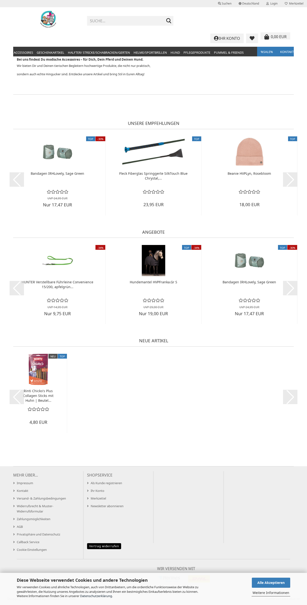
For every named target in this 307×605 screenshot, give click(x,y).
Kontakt (287, 52)
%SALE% (267, 52)
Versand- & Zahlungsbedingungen (41, 498)
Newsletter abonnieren (107, 506)
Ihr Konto (97, 491)
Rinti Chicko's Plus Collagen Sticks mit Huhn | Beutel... (38, 396)
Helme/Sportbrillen (150, 52)
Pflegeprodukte (196, 52)
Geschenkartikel (50, 52)
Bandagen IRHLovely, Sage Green (57, 173)
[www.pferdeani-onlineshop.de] (48, 19)
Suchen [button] (226, 3)
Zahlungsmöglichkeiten (33, 519)
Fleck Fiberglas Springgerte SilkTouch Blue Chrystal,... (153, 175)
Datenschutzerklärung (96, 596)
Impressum (25, 483)
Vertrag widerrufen (104, 546)
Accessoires (23, 52)
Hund (175, 52)
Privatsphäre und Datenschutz (38, 534)
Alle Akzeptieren (271, 582)
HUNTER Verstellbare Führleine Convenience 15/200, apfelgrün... (57, 284)
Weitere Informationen (271, 592)
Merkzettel (295, 3)
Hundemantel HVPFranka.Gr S (153, 282)
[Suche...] (168, 21)
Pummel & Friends (229, 52)
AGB (20, 526)
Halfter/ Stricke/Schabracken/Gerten (99, 52)
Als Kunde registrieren (106, 483)
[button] (249, 3)
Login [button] (273, 3)
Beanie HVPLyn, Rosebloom (249, 173)
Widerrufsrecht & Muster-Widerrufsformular (35, 508)
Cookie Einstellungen (32, 549)
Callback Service (28, 542)
